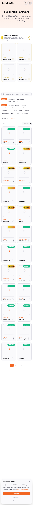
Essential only (16, 497)
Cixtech (10, 116)
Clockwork (17, 116)
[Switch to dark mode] (25, 3)
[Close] (30, 482)
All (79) (4, 105)
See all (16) (29, 37)
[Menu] (30, 3)
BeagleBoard (5, 113)
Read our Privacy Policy (23, 489)
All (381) (4, 99)
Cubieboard (5, 118)
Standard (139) (20, 99)
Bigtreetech (25, 113)
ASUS (10, 110)
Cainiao (4, 116)
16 (21, 365)
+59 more (12, 118)
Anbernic (11, 107)
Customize (16, 501)
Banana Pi (27, 110)
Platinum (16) (12, 99)
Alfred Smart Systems (13, 105)
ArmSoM (4, 110)
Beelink (12, 113)
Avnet (15, 110)
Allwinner (23, 105)
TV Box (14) (15, 101)
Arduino (17, 107)
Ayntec (20, 110)
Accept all (16, 493)
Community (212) (6, 101)
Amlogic (4, 107)
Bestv (18, 113)
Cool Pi (23, 116)
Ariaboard (24, 107)
